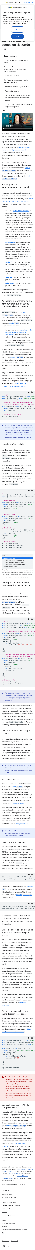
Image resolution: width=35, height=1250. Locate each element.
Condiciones (5, 1241)
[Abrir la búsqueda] (16, 2)
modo (17, 787)
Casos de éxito (6, 1209)
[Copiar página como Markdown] (5, 49)
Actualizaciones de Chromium (11, 1205)
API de (16, 1126)
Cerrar (17, 29)
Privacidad (14, 1241)
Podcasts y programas (8, 1215)
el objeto (16, 357)
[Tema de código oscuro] (28, 392)
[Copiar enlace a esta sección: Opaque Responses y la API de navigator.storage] (21, 1108)
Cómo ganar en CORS (22, 765)
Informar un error (7, 1194)
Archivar (4, 1212)
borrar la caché (15, 1088)
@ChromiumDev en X (8, 1223)
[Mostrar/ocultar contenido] (16, 56)
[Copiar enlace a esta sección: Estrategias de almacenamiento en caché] (31, 187)
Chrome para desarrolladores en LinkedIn (14, 1230)
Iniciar (17, 36)
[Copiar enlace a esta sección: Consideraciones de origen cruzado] (12, 733)
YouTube (4, 1226)
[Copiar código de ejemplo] (31, 392)
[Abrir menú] (3, 2)
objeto (14, 323)
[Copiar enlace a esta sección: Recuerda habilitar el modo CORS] (27, 842)
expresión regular (26, 330)
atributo (24, 895)
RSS (3, 1233)
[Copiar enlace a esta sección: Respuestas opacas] (21, 780)
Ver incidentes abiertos (9, 1197)
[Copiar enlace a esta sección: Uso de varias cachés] (26, 444)
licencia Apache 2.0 (14, 1174)
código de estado (22, 824)
